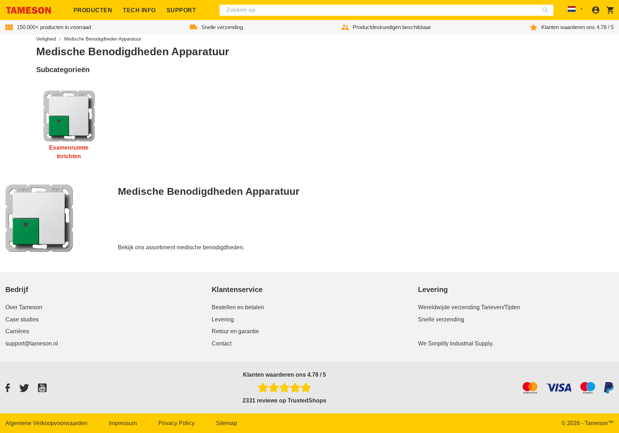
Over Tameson (23, 307)
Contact (221, 343)
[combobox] (386, 10)
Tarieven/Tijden (500, 307)
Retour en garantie (235, 331)
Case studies (22, 319)
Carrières (17, 331)
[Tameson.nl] (28, 10)
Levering (223, 319)
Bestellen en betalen (238, 307)
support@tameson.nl (31, 343)
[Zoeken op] (546, 10)
